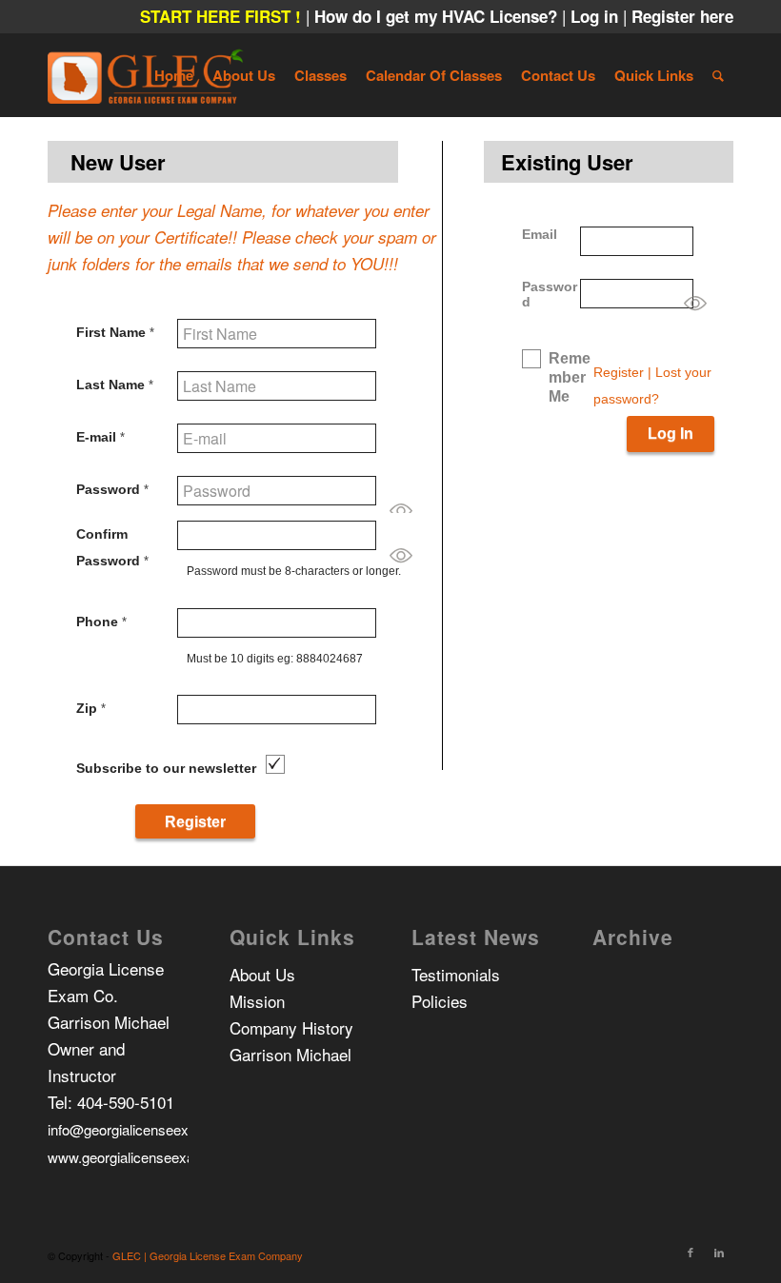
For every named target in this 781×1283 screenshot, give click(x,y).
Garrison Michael (290, 1054)
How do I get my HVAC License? (438, 16)
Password (112, 489)
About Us (262, 974)
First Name (115, 332)
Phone (101, 621)
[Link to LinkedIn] (719, 1251)
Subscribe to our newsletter (166, 768)
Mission (257, 1001)
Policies (439, 1001)
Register (618, 372)
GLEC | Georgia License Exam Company (207, 1255)
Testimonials (455, 974)
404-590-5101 (125, 1102)
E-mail (100, 436)
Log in (597, 16)
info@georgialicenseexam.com (144, 1129)
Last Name (114, 384)
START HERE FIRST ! (220, 16)
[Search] (718, 75)
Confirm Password (112, 547)
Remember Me (570, 377)
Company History (291, 1027)
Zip (91, 708)
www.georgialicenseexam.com (143, 1157)
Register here (682, 16)
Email (539, 234)
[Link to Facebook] (690, 1251)
